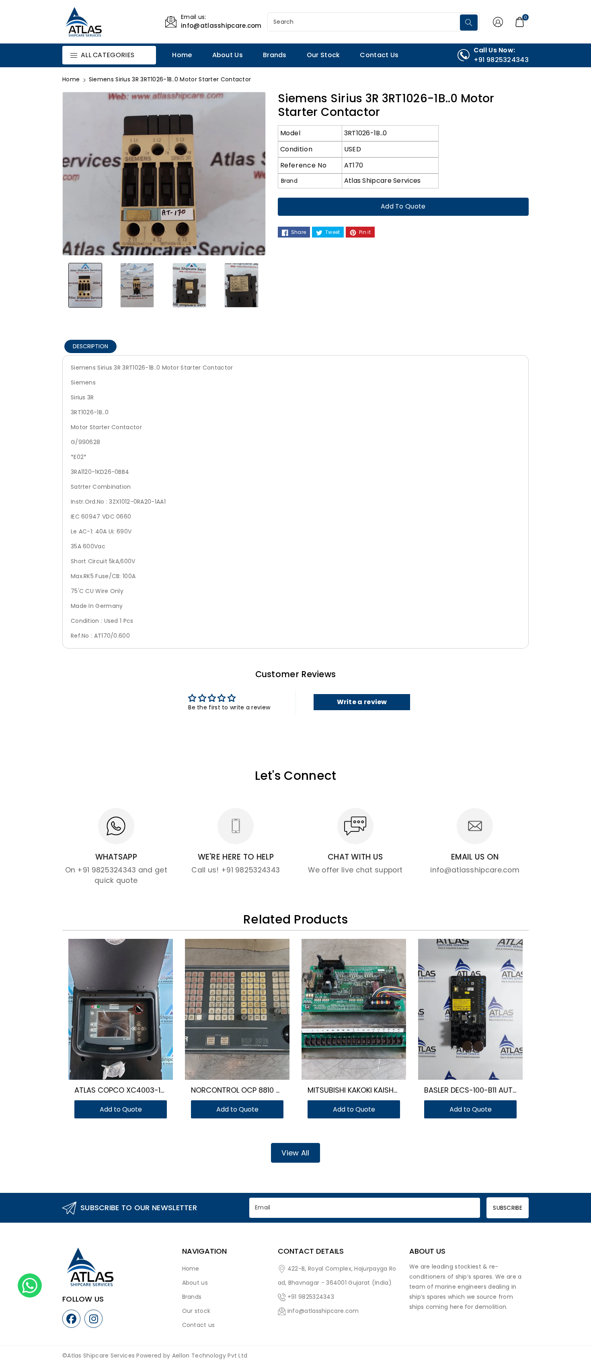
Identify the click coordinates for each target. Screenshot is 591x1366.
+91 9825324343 (310, 1297)
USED (352, 149)
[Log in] (498, 22)
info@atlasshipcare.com (323, 1311)
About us (195, 1283)
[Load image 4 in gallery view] (242, 285)
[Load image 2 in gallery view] (137, 285)
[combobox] (365, 22)
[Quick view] (130, 1013)
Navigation (204, 1251)
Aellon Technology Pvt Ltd (210, 1356)
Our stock (196, 1311)
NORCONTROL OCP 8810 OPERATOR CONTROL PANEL (280, 1090)
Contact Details (311, 1251)
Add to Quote (403, 206)
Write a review (362, 702)
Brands (192, 1297)
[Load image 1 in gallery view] (85, 285)
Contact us (198, 1325)
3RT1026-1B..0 (365, 133)
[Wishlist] (111, 1013)
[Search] (469, 22)
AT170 (353, 165)
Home (71, 79)
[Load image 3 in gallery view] (189, 285)
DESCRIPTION (90, 346)
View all (295, 1153)
